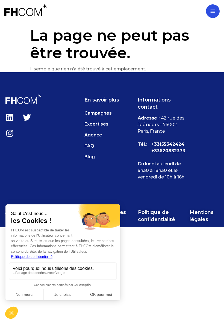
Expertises (96, 124)
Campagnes (98, 113)
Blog (89, 156)
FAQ (89, 145)
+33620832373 (168, 150)
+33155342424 (167, 144)
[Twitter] (27, 117)
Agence (93, 135)
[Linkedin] (9, 117)
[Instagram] (9, 133)
